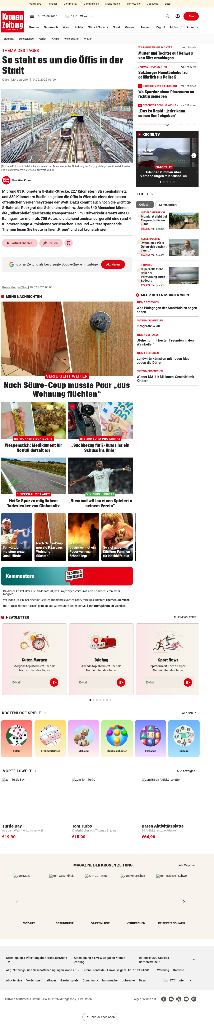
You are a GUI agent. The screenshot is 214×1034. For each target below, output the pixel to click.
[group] (16, 537)
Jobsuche (152, 3)
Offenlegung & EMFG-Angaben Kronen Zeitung (99, 960)
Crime (55, 38)
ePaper (53, 3)
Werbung (163, 970)
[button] (181, 27)
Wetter (88, 38)
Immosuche (133, 3)
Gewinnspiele (91, 3)
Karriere (178, 970)
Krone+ (34, 27)
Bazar (168, 3)
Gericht (43, 38)
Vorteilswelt (35, 3)
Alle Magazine (187, 865)
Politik (79, 27)
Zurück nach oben (100, 1017)
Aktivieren (113, 264)
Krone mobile (112, 3)
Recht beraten (71, 38)
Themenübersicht (117, 600)
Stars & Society (98, 27)
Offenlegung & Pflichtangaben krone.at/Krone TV (36, 960)
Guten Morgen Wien (15, 79)
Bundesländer (26, 38)
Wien (66, 27)
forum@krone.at (103, 605)
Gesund (130, 27)
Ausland (145, 27)
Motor (174, 27)
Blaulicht (9, 38)
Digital (160, 27)
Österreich (51, 27)
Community (70, 3)
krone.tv (192, 27)
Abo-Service (14, 980)
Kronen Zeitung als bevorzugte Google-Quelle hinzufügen (68, 264)
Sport (116, 27)
